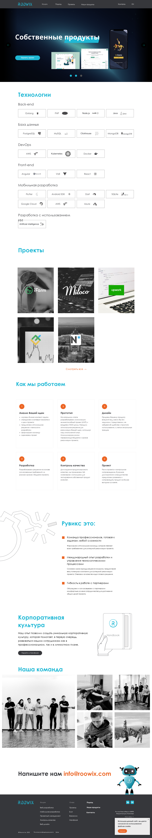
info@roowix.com (87, 773)
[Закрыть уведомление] (148, 819)
